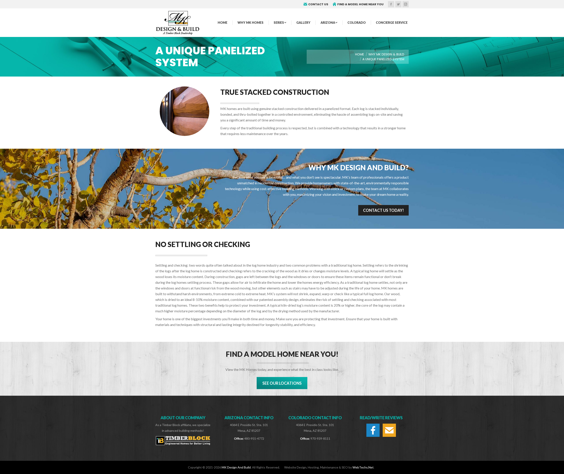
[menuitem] (222, 23)
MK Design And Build (236, 467)
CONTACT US (318, 4)
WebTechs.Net (363, 467)
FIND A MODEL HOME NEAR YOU (360, 4)
